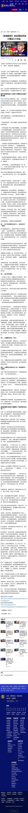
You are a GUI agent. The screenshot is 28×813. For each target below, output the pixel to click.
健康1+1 (9, 743)
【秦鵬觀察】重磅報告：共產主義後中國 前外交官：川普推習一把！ (9, 661)
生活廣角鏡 (20, 743)
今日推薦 (24, 712)
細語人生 (15, 739)
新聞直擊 (8, 727)
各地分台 (11, 1)
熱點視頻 (13, 712)
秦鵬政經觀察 (13, 31)
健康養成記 (10, 748)
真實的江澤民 (14, 774)
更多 (13, 802)
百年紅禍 (13, 776)
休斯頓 (23, 686)
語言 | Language (24, 1)
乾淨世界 (22, 798)
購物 (17, 701)
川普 (7, 73)
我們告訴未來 (14, 764)
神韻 (3, 1)
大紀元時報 (16, 798)
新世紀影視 (8, 802)
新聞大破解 (15, 728)
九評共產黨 (13, 773)
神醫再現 (9, 750)
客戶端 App (3, 795)
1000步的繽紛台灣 (21, 757)
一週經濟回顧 (9, 732)
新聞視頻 (8, 718)
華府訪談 (8, 730)
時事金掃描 (15, 723)
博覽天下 (8, 714)
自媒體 (8, 31)
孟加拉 (10, 81)
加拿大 (11, 686)
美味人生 (20, 750)
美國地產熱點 (23, 732)
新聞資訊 (13, 696)
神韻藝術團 (9, 798)
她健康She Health (11, 745)
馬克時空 (15, 735)
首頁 (2, 31)
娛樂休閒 (20, 741)
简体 (18, 1)
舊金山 (4, 688)
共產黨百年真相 (14, 768)
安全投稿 (9, 794)
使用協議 (3, 794)
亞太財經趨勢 (9, 735)
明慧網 (17, 800)
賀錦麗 (8, 75)
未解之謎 (22, 720)
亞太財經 (8, 737)
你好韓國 (20, 746)
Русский (3, 690)
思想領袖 (15, 727)
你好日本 (20, 745)
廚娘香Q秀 (20, 755)
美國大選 (9, 71)
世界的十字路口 (16, 734)
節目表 (8, 698)
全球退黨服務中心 (10, 800)
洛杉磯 (15, 686)
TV (20, 9)
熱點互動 (15, 722)
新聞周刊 (8, 728)
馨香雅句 (22, 725)
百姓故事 (13, 781)
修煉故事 (13, 785)
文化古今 (22, 730)
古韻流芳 (22, 723)
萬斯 (7, 338)
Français (23, 688)
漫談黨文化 (13, 783)
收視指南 (14, 792)
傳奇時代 (13, 766)
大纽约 (7, 686)
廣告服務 (14, 794)
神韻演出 (18, 714)
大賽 (7, 1)
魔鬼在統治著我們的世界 (16, 771)
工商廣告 (13, 786)
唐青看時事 (15, 732)
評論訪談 (15, 718)
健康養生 (10, 741)
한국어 (12, 690)
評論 (5, 31)
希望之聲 (3, 800)
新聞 (7, 705)
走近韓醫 (9, 751)
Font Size (21, 60)
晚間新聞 (8, 725)
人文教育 (22, 718)
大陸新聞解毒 (16, 737)
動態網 (22, 800)
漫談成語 (22, 727)
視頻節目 (19, 696)
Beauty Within (21, 751)
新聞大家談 (15, 720)
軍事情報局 (15, 730)
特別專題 (13, 762)
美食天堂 (20, 748)
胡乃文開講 (10, 746)
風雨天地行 (13, 778)
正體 (15, 1)
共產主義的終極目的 (15, 769)
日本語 (7, 690)
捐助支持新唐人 (10, 701)
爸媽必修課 (22, 728)
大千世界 (20, 753)
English (18, 688)
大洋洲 (19, 686)
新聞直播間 (15, 9)
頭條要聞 (8, 712)
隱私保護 (20, 792)
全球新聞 (8, 720)
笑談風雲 (22, 722)
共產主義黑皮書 (14, 780)
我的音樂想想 (21, 760)
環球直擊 (8, 722)
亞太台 (8, 688)
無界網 (2, 802)
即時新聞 (19, 712)
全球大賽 (23, 714)
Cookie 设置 (14, 811)
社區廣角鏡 (8, 734)
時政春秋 (15, 725)
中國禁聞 (8, 723)
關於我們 (9, 792)
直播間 (14, 698)
